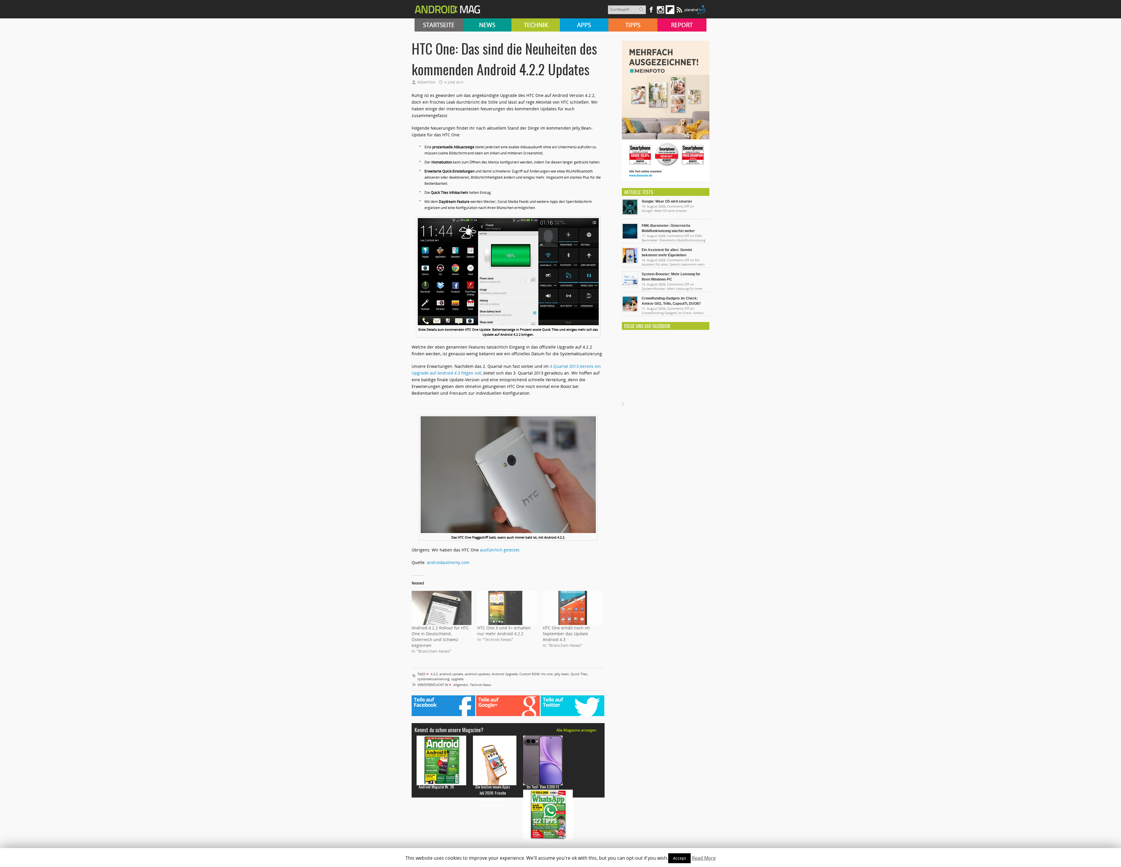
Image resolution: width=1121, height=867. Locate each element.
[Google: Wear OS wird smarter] (630, 213)
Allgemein (460, 685)
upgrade (457, 679)
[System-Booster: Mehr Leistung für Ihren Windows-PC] (630, 286)
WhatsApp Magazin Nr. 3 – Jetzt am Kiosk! (543, 844)
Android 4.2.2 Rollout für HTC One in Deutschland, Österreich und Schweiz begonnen (440, 636)
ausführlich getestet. (500, 550)
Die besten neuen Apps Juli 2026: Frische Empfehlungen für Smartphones (492, 796)
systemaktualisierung (433, 679)
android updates (477, 674)
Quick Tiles (579, 674)
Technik (536, 25)
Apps (584, 25)
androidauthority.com (448, 562)
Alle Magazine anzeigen (576, 730)
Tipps (632, 25)
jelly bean (561, 674)
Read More (704, 858)
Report (682, 25)
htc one (547, 674)
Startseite (439, 25)
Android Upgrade (505, 674)
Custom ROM (529, 674)
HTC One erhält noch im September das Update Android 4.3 (566, 633)
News (487, 25)
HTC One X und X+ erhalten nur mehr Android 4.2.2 (504, 630)
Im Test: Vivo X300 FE (543, 787)
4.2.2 (434, 674)
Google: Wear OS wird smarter (667, 201)
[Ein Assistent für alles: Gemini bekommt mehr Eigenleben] (630, 262)
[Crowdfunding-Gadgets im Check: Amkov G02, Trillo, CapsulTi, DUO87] (630, 310)
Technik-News (480, 685)
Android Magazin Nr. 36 (436, 787)
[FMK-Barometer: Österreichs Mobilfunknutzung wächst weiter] (630, 238)
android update (451, 674)
